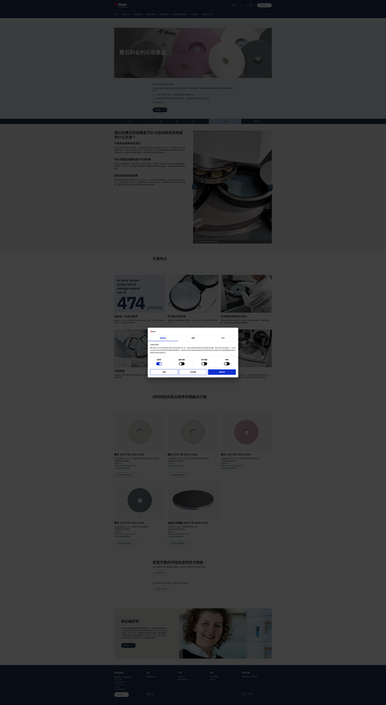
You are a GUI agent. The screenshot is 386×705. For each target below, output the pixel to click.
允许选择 (193, 372)
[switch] (182, 363)
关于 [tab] (223, 338)
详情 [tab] (193, 338)
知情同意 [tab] (163, 338)
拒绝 (164, 372)
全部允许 (222, 372)
